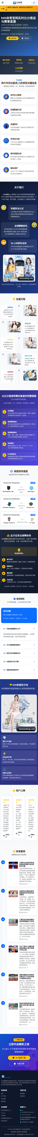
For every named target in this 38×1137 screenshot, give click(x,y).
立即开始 (13, 38)
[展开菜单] (2, 3)
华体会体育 (4, 1121)
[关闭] (36, 9)
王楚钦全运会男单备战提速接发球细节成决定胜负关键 (26, 864)
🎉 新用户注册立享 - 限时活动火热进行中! (19, 7)
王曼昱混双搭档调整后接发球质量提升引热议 (26, 920)
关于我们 (3, 1099)
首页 (2, 1093)
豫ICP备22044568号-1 (10, 1134)
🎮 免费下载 (20, 1058)
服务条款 (19, 1132)
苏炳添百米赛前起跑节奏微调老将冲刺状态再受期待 (26, 893)
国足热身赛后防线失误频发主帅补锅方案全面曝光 (26, 1005)
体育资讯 (22, 1096)
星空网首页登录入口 (6, 1118)
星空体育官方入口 (6, 1110)
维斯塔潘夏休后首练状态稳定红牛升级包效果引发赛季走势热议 (26, 976)
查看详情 (20, 1063)
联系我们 (3, 1101)
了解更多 (26, 38)
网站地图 (24, 1132)
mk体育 (3, 1115)
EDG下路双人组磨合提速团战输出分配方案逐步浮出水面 (26, 948)
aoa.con (3, 1113)
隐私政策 (13, 1132)
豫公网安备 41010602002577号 (25, 1134)
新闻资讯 (22, 1093)
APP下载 (3, 1096)
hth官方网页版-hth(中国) (18, 1129)
